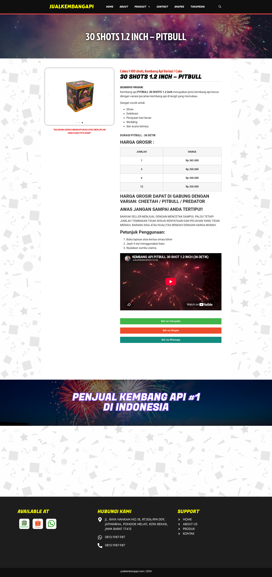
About (124, 7)
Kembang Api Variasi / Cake (163, 71)
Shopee (179, 7)
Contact (162, 7)
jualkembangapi (71, 6)
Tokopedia (197, 7)
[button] (220, 6)
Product (140, 7)
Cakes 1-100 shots (131, 71)
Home (109, 7)
